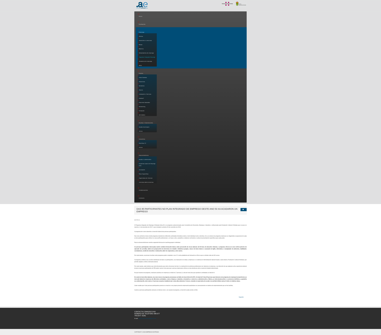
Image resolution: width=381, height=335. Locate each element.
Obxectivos (142, 81)
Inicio (140, 16)
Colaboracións (143, 190)
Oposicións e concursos (145, 40)
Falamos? (141, 98)
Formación (142, 24)
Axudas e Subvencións (146, 123)
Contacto (141, 198)
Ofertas (141, 36)
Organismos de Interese (145, 178)
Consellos (142, 139)
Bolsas (140, 44)
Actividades (142, 115)
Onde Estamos (143, 77)
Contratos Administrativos (146, 182)
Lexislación (142, 169)
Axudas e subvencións (145, 159)
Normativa (141, 86)
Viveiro (141, 73)
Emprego (141, 32)
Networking (142, 106)
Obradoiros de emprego (145, 61)
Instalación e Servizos (145, 94)
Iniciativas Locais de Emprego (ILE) (147, 164)
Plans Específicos (143, 174)
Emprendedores (144, 155)
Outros (141, 147)
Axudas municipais (144, 127)
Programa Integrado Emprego (147, 57)
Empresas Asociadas (144, 102)
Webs (140, 65)
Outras (141, 131)
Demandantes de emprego (146, 53)
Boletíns (141, 48)
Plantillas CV (142, 143)
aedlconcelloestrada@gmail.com (147, 318)
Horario (141, 90)
